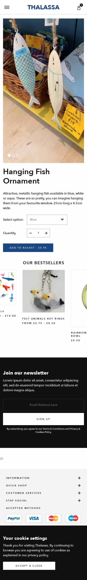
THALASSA (43, 7)
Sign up (43, 419)
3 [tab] (17, 155)
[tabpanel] (43, 90)
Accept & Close (29, 565)
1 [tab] (9, 155)
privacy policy (38, 555)
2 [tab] (13, 155)
